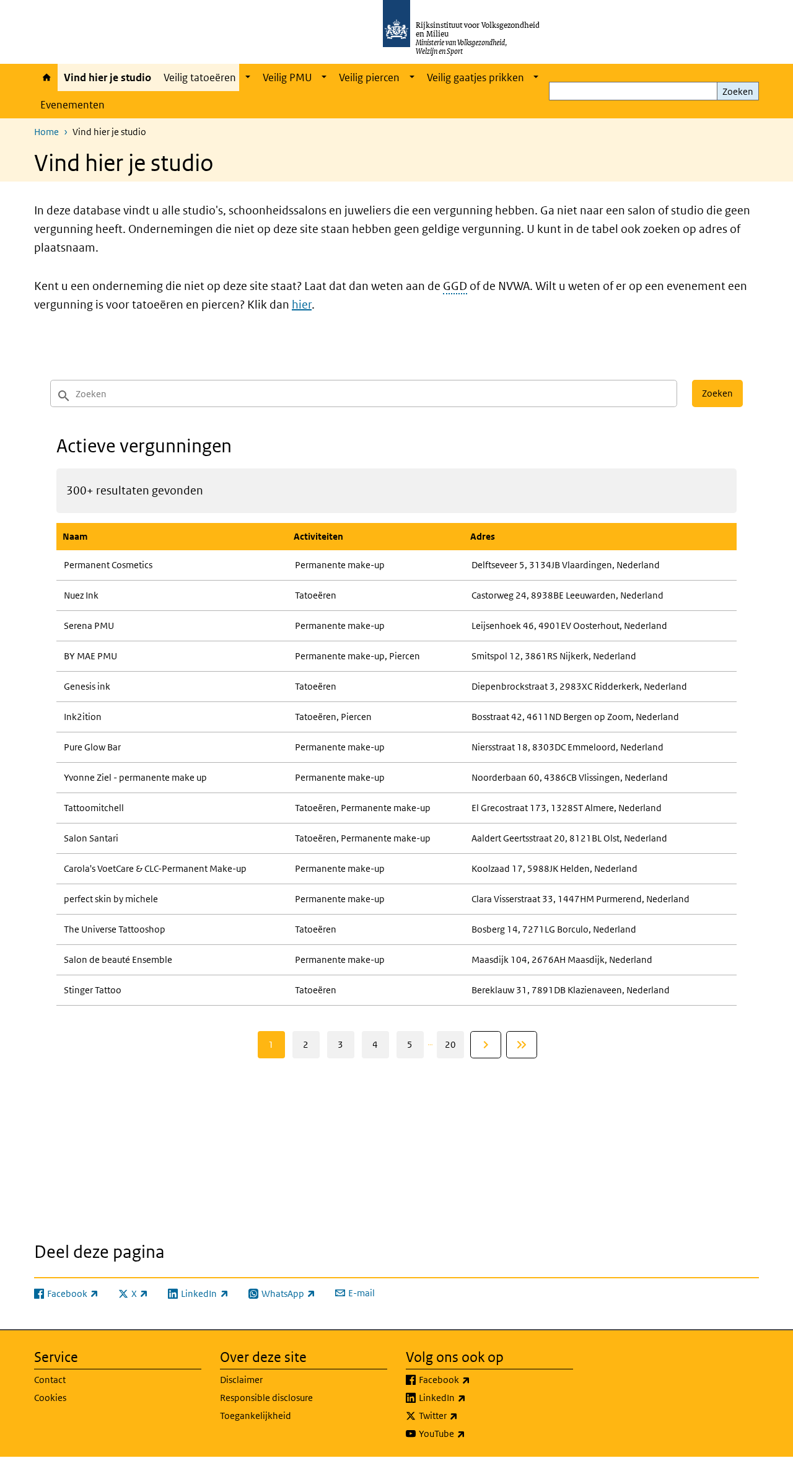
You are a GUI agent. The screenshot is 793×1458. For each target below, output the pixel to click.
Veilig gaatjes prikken (475, 77)
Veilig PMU (287, 77)
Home (46, 77)
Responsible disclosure (266, 1397)
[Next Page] (485, 1044)
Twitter (465, 1415)
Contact (50, 1380)
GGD (455, 286)
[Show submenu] (247, 77)
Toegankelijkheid (255, 1415)
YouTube (469, 1433)
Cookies (50, 1397)
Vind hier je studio (107, 77)
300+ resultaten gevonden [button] (134, 490)
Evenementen (72, 105)
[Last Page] (521, 1044)
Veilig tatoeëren (200, 77)
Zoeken (737, 91)
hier (302, 304)
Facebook (472, 1379)
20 (450, 1044)
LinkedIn (469, 1397)
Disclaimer (241, 1380)
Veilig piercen (369, 77)
